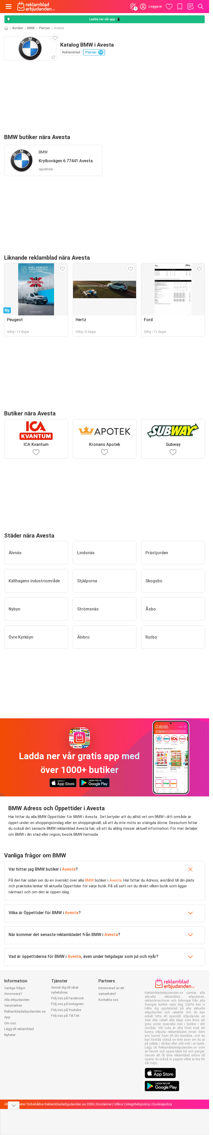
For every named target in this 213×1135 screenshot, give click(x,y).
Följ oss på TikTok (65, 1016)
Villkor (118, 1104)
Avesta (69, 869)
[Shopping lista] (190, 6)
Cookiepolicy (162, 1104)
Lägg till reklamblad (19, 1029)
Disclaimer (104, 1104)
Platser (44, 28)
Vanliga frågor (14, 988)
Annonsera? (13, 994)
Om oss (10, 1023)
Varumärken (13, 1005)
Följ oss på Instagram (67, 1004)
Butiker (17, 28)
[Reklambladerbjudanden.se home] (36, 6)
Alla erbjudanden (16, 1000)
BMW (31, 28)
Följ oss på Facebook (67, 998)
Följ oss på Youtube (66, 1010)
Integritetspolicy (138, 1104)
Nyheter (10, 1035)
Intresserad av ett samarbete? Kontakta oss (111, 994)
